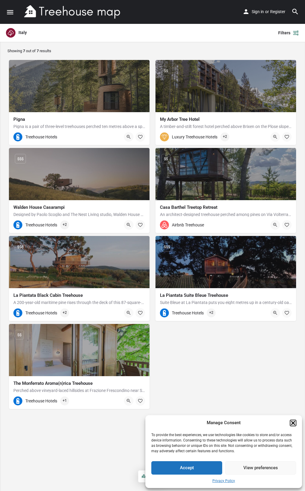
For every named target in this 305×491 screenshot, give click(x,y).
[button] (293, 423)
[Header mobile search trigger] (295, 12)
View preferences (260, 467)
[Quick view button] (128, 137)
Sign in (258, 11)
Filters (284, 32)
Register (277, 11)
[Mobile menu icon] (10, 12)
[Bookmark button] (140, 137)
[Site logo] (72, 11)
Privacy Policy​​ (223, 481)
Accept (187, 467)
